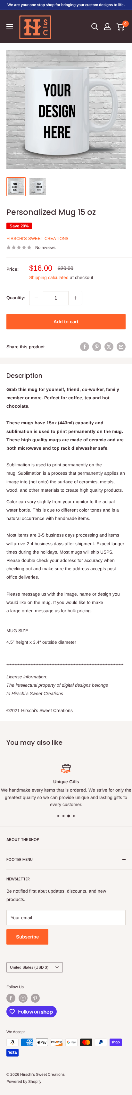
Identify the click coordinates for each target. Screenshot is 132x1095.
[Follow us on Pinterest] (35, 998)
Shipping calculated (49, 277)
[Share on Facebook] (84, 346)
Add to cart (66, 321)
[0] (120, 26)
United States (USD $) (29, 967)
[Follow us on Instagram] (23, 998)
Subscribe (27, 936)
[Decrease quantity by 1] (36, 298)
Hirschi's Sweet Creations (37, 238)
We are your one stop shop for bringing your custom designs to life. (66, 5)
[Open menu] (9, 26)
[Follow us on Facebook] (10, 998)
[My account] (107, 26)
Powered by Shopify (23, 1081)
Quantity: (15, 297)
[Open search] (94, 26)
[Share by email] (121, 346)
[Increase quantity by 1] (75, 298)
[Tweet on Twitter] (108, 346)
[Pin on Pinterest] (96, 346)
